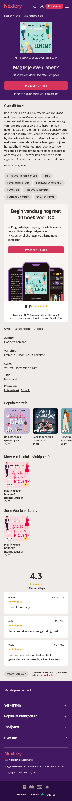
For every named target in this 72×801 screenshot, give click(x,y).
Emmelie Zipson (14, 355)
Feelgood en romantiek (49, 183)
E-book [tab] (38, 328)
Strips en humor (45, 197)
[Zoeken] (34, 6)
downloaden (47, 675)
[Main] (66, 6)
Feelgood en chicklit (18, 197)
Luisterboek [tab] (22, 328)
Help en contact (20, 690)
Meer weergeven (15, 165)
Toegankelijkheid (13, 766)
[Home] (17, 6)
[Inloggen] (41, 6)
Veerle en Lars (28, 368)
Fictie (17, 16)
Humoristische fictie (33, 16)
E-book (25, 390)
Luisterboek (11, 390)
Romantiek (13, 190)
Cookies (59, 766)
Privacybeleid (31, 766)
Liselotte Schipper (47, 75)
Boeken (8, 16)
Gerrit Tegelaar (35, 355)
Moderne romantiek (37, 190)
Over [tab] (7, 328)
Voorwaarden (46, 766)
